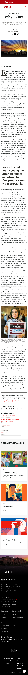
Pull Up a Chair (4, 433)
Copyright (19, 660)
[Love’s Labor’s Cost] (14, 526)
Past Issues (4, 628)
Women (19, 408)
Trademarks (19, 663)
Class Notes (4, 631)
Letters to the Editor (18, 617)
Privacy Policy (11, 639)
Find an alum (5, 597)
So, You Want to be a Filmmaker (8, 415)
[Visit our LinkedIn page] (4, 637)
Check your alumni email (8, 600)
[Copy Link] (18, 34)
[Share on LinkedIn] (12, 34)
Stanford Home (8, 656)
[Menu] (25, 6)
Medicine (13, 408)
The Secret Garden (5, 425)
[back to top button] (24, 671)
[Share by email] (15, 34)
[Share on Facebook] (9, 34)
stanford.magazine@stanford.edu (10, 401)
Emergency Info (8, 663)
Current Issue (5, 626)
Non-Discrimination (19, 665)
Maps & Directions (8, 658)
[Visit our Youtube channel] (11, 637)
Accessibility (4, 639)
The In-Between (5, 429)
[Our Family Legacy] (14, 459)
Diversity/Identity (5, 408)
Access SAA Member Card (8, 602)
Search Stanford (8, 660)
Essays (3, 620)
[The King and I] (14, 493)
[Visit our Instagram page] (7, 637)
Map (2, 593)
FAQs (13, 626)
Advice (3, 623)
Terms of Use (19, 639)
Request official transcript (9, 604)
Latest (3, 614)
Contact (14, 614)
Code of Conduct (5, 641)
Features (3, 617)
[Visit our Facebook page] (1, 637)
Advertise (14, 623)
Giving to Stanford (6, 606)
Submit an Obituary (17, 620)
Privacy (19, 658)
